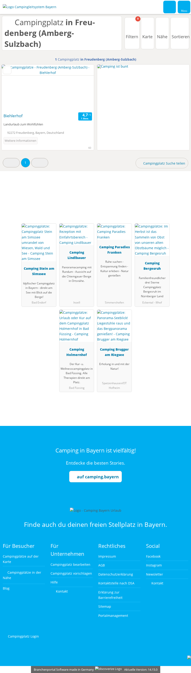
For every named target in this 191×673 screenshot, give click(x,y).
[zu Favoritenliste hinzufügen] (7, 70)
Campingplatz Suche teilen (163, 163)
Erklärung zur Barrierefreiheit (110, 595)
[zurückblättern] (13, 88)
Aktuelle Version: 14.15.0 (140, 669)
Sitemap (104, 606)
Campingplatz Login (23, 636)
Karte (147, 36)
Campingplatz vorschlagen (71, 573)
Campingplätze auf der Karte (21, 559)
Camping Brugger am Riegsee (114, 352)
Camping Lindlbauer (77, 255)
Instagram (154, 565)
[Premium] (181, 196)
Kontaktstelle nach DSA (116, 583)
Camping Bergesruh (152, 266)
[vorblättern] (82, 88)
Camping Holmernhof (76, 352)
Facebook (153, 556)
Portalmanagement (113, 615)
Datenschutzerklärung (115, 574)
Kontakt (61, 591)
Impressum (107, 556)
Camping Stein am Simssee (39, 271)
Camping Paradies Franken (114, 250)
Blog (6, 588)
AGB (101, 565)
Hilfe (54, 582)
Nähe (162, 36)
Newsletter (154, 574)
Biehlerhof (13, 115)
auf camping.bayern (98, 477)
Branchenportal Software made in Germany (63, 669)
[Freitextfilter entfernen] (170, 7)
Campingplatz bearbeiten (70, 564)
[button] (11, 162)
